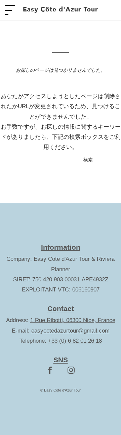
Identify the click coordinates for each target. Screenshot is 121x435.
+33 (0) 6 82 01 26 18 (75, 341)
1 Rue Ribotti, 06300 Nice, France (72, 320)
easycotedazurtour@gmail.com (70, 331)
